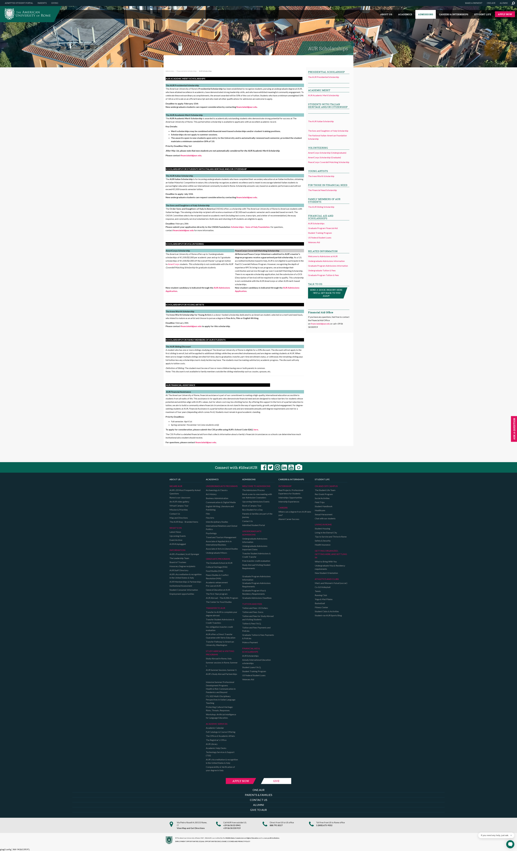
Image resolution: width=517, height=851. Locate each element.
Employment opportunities (182, 594)
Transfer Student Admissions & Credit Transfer (256, 555)
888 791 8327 (276, 825)
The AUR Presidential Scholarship (323, 77)
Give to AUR (258, 809)
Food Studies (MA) (214, 571)
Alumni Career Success (288, 519)
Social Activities (322, 498)
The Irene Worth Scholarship (321, 176)
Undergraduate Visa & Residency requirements (330, 567)
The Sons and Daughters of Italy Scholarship (328, 130)
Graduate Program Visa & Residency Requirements (254, 592)
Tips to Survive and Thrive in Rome (331, 536)
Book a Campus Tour (251, 505)
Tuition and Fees (252, 604)
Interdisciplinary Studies (217, 521)
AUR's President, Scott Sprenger (184, 554)
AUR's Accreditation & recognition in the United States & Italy (186, 576)
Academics (405, 14)
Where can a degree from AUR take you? (294, 513)
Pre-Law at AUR (213, 585)
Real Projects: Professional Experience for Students (290, 492)
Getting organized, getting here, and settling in (331, 554)
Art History (211, 494)
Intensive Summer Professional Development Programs (220, 684)
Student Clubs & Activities (327, 611)
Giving (54, 3)
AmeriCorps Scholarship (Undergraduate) (327, 152)
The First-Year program (217, 594)
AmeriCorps (173, 264)
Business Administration (217, 498)
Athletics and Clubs (327, 579)
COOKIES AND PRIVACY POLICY (238, 841)
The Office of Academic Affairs (220, 736)
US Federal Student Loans (319, 237)
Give (276, 781)
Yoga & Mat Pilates (324, 599)
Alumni (504, 3)
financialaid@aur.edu (246, 107)
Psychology (211, 533)
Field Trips (320, 502)
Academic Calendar (215, 728)
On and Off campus (326, 486)
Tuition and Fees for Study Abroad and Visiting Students (258, 618)
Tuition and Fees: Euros (252, 612)
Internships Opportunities (290, 497)
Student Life (482, 14)
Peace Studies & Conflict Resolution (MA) (217, 577)
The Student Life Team (325, 490)
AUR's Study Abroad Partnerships (221, 674)
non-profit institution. (272, 838)
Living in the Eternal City (326, 532)
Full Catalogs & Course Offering (220, 732)
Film (208, 513)
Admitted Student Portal (19, 3)
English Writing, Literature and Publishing (220, 508)
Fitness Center (321, 607)
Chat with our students (325, 518)
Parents (42, 3)
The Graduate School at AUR (219, 563)
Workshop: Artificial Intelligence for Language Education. (221, 716)
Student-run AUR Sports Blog (328, 615)
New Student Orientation (326, 573)
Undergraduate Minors (216, 552)
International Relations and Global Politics (221, 527)
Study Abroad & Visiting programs (220, 653)
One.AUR (491, 3)
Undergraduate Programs (222, 486)
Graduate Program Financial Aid (323, 228)
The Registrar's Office (216, 740)
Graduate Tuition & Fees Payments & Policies (258, 637)
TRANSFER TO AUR (215, 608)
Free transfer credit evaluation (256, 561)
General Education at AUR (218, 589)
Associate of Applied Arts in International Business (219, 543)
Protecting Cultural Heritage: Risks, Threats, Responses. (219, 709)
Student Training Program (320, 233)
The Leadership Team (179, 558)
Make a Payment (250, 642)
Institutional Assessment (181, 585)
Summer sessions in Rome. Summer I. (222, 664)
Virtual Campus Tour (179, 505)
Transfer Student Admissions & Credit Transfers (220, 621)
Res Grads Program (324, 494)
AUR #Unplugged (178, 544)
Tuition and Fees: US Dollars (255, 608)
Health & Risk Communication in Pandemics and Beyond (221, 690)
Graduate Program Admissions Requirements (256, 585)
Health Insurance (322, 544)
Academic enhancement (217, 582)
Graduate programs (218, 559)
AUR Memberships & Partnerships (185, 581)
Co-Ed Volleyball (322, 587)
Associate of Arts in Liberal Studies (222, 548)
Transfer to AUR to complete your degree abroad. (221, 614)
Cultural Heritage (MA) (216, 567)
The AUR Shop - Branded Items (184, 521)
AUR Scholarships (316, 223)
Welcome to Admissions (256, 486)
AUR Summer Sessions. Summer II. (221, 670)
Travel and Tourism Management (221, 537)
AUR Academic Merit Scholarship (323, 95)
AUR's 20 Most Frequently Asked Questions (185, 492)
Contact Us (175, 513)
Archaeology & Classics (217, 490)
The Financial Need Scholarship (322, 190)
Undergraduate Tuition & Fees (322, 270)
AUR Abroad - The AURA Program (222, 598)
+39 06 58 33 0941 (232, 825)
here (256, 429)
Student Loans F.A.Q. (251, 667)
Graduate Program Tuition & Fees (323, 275)
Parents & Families (258, 794)
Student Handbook (323, 506)
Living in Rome (323, 524)
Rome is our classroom (180, 497)
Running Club (321, 595)
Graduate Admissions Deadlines (257, 598)
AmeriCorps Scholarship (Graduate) (324, 157)
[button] (513, 3)
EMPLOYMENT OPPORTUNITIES (186, 841)
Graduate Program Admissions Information (328, 265)
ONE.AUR (259, 789)
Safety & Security (323, 540)
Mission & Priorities (179, 509)
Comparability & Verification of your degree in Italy (220, 769)
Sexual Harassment (323, 514)
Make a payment (473, 3)
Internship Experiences (288, 501)
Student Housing (322, 528)
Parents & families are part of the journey (257, 515)
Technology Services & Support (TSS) (220, 754)
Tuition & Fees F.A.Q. (251, 623)
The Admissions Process (253, 490)
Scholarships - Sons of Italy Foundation (250, 227)
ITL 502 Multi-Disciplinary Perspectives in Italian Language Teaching (220, 699)
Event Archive (176, 540)
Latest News (175, 532)
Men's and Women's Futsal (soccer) (331, 583)
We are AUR (176, 486)
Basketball (320, 603)
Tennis (318, 591)
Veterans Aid (314, 242)
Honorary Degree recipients (182, 566)
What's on (176, 528)
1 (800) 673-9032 (324, 825)
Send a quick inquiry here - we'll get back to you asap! (326, 292)
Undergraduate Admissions (251, 533)
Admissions (425, 14)
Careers (283, 507)
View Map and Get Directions (191, 828)
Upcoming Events (178, 536)
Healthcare (320, 510)
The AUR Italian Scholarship (321, 121)
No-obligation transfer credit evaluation (219, 628)
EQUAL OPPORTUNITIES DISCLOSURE (212, 841)
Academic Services (216, 724)
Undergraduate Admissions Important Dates (254, 548)
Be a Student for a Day (252, 509)
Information (177, 550)
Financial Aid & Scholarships (187, 71)
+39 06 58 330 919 (232, 828)
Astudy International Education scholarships (256, 661)
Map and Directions (179, 517)
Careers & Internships (453, 14)
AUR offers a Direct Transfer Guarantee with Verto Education (220, 636)
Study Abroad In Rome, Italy (219, 658)
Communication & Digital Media (221, 502)
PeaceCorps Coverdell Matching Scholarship (328, 162)
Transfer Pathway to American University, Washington (220, 643)
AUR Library (211, 744)
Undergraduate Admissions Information (326, 261)
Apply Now (505, 14)
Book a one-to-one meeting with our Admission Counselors (257, 496)
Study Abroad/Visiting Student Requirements (256, 566)
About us (386, 14)
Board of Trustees (178, 562)
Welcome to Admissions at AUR (323, 256)
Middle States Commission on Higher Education (242, 838)
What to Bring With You (326, 561)
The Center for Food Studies (219, 602)
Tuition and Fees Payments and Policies (256, 629)
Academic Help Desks (216, 748)
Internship (284, 486)
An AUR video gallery (179, 501)
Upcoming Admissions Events (256, 501)
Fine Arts (210, 517)
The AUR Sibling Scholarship (321, 207)
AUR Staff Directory (179, 570)
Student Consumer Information (184, 589)
